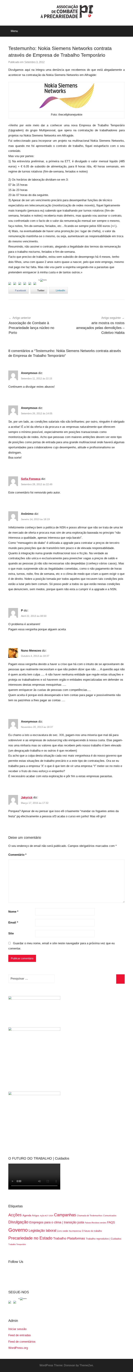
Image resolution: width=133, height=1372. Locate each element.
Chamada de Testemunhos (89, 1215)
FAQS (111, 1222)
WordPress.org (18, 1348)
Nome (13, 911)
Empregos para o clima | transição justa (56, 1222)
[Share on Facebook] (10, 284)
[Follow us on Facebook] (10, 1303)
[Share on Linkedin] (25, 284)
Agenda (27, 1215)
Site (11, 933)
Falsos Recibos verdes (95, 1223)
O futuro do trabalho (92, 1231)
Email (13, 922)
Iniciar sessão (17, 1329)
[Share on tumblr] (30, 284)
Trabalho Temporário (17, 1244)
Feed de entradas (19, 1335)
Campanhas (65, 1215)
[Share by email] (35, 284)
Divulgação (18, 1222)
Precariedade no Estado (30, 1238)
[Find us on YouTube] (15, 1303)
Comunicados (109, 1215)
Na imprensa (75, 1231)
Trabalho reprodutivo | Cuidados (103, 1238)
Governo (18, 1230)
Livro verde (62, 1231)
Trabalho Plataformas (69, 1238)
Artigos (35, 1215)
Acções (15, 1215)
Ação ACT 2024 (46, 1216)
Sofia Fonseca (30, 479)
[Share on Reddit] (20, 284)
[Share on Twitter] (15, 284)
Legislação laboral (42, 1230)
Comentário (17, 854)
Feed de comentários (22, 1341)
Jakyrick (26, 797)
